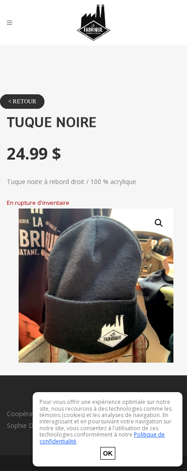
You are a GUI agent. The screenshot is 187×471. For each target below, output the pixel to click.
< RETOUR (22, 101)
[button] (159, 223)
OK (108, 453)
